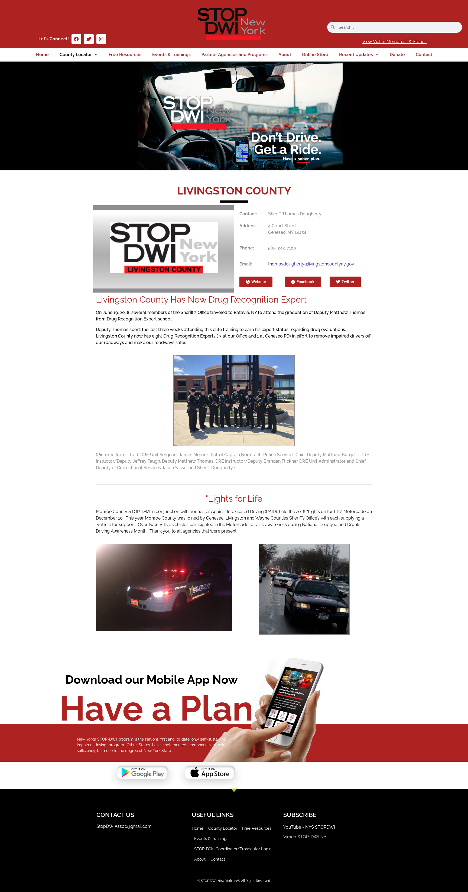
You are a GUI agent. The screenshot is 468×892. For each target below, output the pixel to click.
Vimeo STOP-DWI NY (304, 836)
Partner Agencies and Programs (235, 54)
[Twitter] (89, 39)
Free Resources (125, 54)
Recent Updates (356, 54)
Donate (397, 54)
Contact (424, 54)
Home (42, 54)
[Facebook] (76, 39)
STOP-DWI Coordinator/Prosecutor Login (233, 848)
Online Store (315, 54)
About (284, 54)
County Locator (76, 54)
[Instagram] (101, 39)
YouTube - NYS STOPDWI (309, 827)
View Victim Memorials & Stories (394, 41)
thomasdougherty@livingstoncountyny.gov (311, 264)
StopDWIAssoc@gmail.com (124, 826)
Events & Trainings (171, 54)
